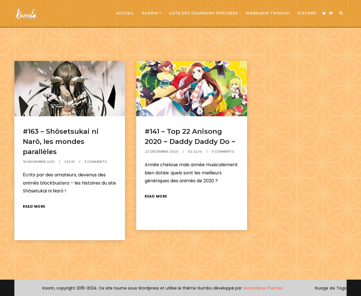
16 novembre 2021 (39, 162)
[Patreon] (330, 13)
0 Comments (223, 152)
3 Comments (95, 162)
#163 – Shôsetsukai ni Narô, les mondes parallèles (61, 141)
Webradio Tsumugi (268, 13)
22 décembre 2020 (161, 152)
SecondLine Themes (263, 288)
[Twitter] (324, 13)
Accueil (125, 13)
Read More (34, 206)
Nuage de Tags (331, 288)
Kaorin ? (151, 13)
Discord (307, 13)
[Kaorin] (25, 13)
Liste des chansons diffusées (203, 13)
